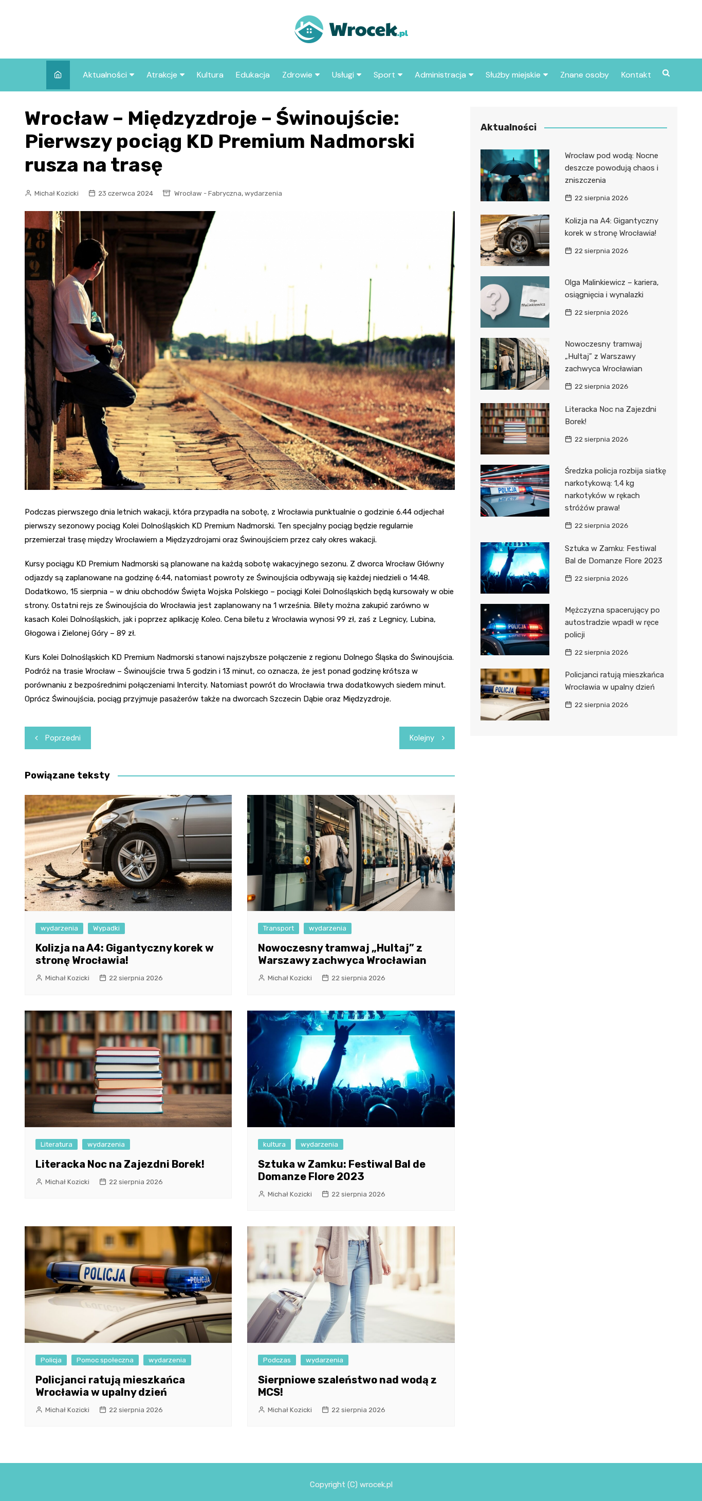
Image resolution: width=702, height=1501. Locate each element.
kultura (274, 1144)
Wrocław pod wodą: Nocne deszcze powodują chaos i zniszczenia (611, 168)
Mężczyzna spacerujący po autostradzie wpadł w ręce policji (612, 622)
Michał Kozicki (56, 193)
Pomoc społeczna (105, 1360)
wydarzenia (263, 193)
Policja (51, 1360)
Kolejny (422, 738)
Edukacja (253, 74)
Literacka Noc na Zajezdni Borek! (120, 1164)
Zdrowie (297, 74)
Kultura (210, 74)
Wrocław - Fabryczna (208, 193)
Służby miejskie (513, 74)
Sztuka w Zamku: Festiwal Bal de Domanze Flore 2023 (342, 1170)
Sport (384, 74)
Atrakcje (161, 74)
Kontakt (636, 74)
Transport (278, 928)
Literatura (56, 1144)
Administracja (440, 74)
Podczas (277, 1360)
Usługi (343, 74)
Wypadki (106, 928)
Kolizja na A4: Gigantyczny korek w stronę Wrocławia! (124, 954)
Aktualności (105, 74)
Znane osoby (584, 74)
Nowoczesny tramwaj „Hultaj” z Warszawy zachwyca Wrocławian (342, 954)
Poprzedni (63, 738)
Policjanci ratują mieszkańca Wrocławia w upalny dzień (110, 1386)
